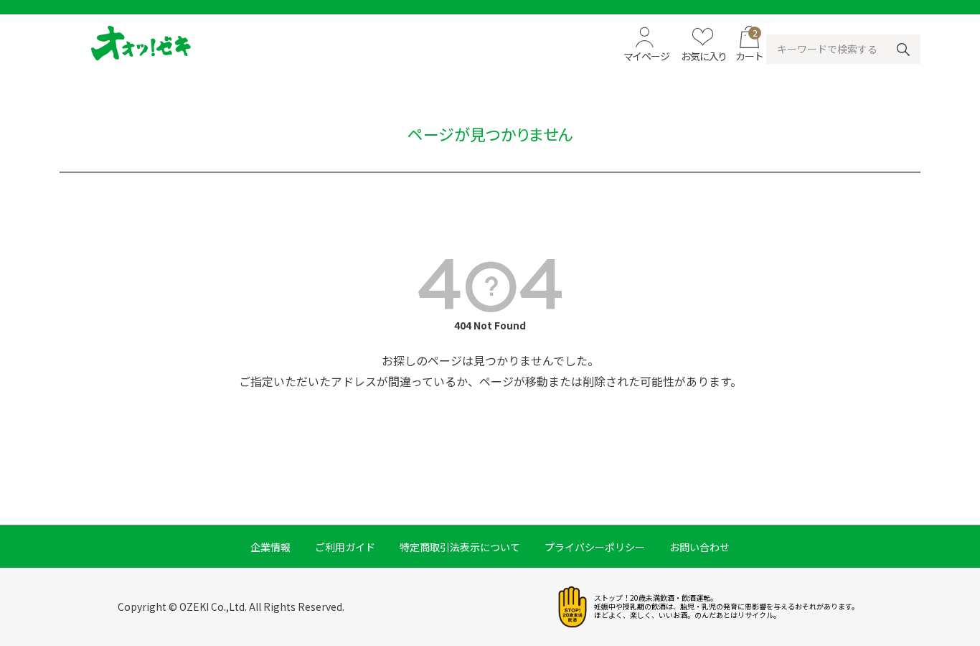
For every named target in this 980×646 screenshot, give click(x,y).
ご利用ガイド (345, 547)
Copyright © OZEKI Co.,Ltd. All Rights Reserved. (231, 606)
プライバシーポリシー (595, 547)
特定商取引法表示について (460, 547)
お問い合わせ (699, 547)
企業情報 (270, 547)
